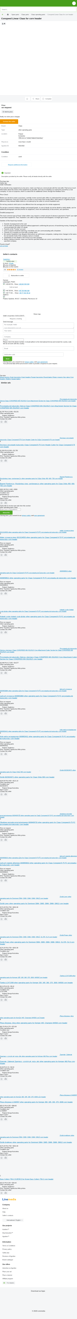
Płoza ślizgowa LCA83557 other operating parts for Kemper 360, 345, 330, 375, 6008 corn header (36, 1102)
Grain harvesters (15, 377)
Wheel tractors (5, 377)
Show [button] (16, 284)
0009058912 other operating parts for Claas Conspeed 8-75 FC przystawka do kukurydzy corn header (38, 578)
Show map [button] (37, 314)
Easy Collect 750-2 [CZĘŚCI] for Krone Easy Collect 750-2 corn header (26, 1179)
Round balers (48, 377)
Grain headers (26, 377)
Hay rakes (66, 377)
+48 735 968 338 (23, 290)
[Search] (74, 9)
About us (5, 1208)
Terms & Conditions (8, 1246)
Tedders (8, 379)
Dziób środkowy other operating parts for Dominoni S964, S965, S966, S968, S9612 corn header (36, 1142)
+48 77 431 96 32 (24, 293)
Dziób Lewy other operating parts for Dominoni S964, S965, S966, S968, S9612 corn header (34, 904)
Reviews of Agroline (8, 1256)
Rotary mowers (58, 377)
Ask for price (9, 112)
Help (3, 1212)
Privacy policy (7, 1249)
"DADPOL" (6, 259)
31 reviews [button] (20, 269)
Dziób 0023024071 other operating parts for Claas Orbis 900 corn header (27, 777)
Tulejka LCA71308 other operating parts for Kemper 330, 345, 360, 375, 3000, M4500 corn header (36, 983)
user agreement (42, 362)
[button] (74, 3)
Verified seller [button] (10, 261)
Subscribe (6, 512)
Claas (20, 126)
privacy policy (29, 362)
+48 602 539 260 (23, 284)
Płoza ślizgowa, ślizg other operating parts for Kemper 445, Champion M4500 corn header (33, 1023)
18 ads (11, 263)
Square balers (15, 379)
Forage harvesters (37, 377)
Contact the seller (9, 121)
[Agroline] (8, 14)
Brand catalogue (7, 1260)
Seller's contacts (7, 1215)
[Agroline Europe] (13, 3)
